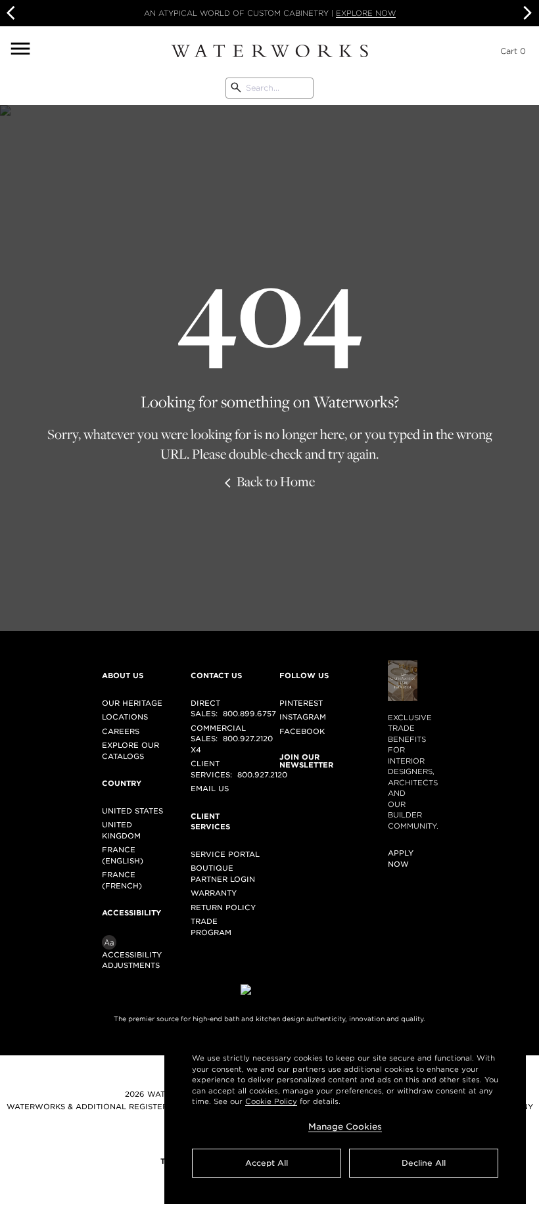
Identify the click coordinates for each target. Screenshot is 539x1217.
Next (525, 13)
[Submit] (235, 88)
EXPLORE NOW (366, 13)
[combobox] (269, 88)
